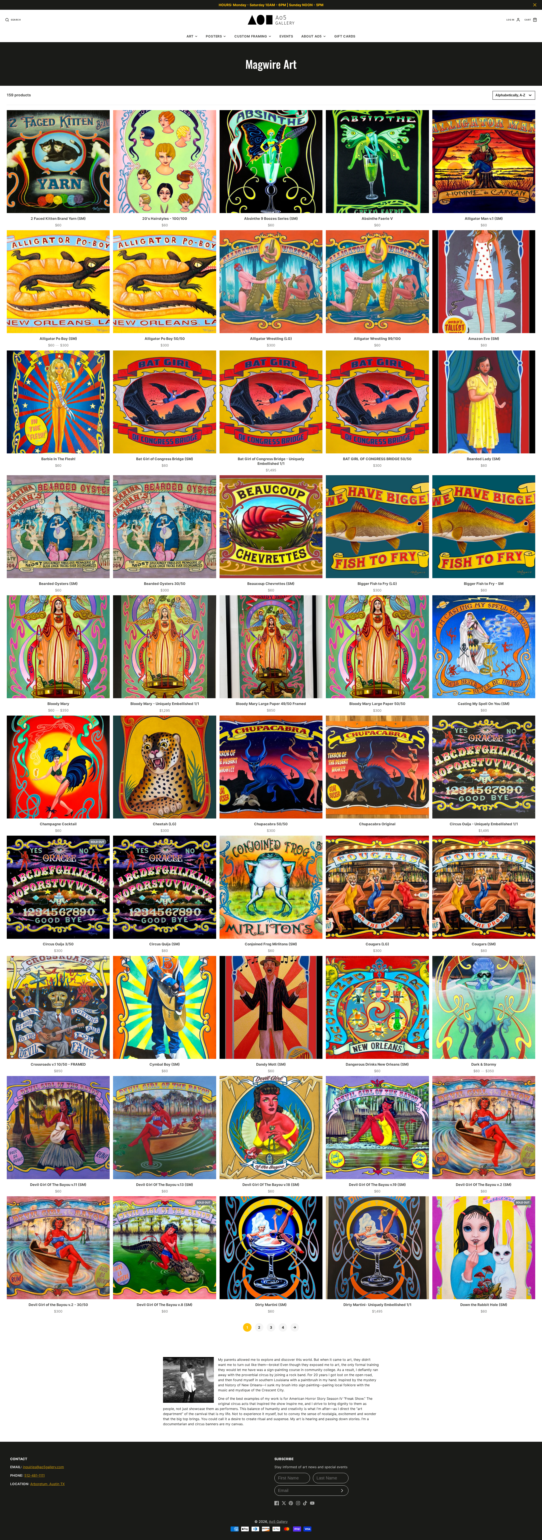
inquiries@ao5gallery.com (43, 1467)
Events (286, 36)
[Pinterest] (291, 1503)
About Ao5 (311, 36)
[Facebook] (276, 1503)
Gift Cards (345, 36)
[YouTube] (312, 1503)
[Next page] (294, 1327)
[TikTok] (305, 1503)
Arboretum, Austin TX (47, 1484)
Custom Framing (250, 36)
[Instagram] (298, 1503)
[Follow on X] (284, 1503)
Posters (214, 36)
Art (190, 36)
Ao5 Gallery (278, 1521)
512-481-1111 (34, 1475)
